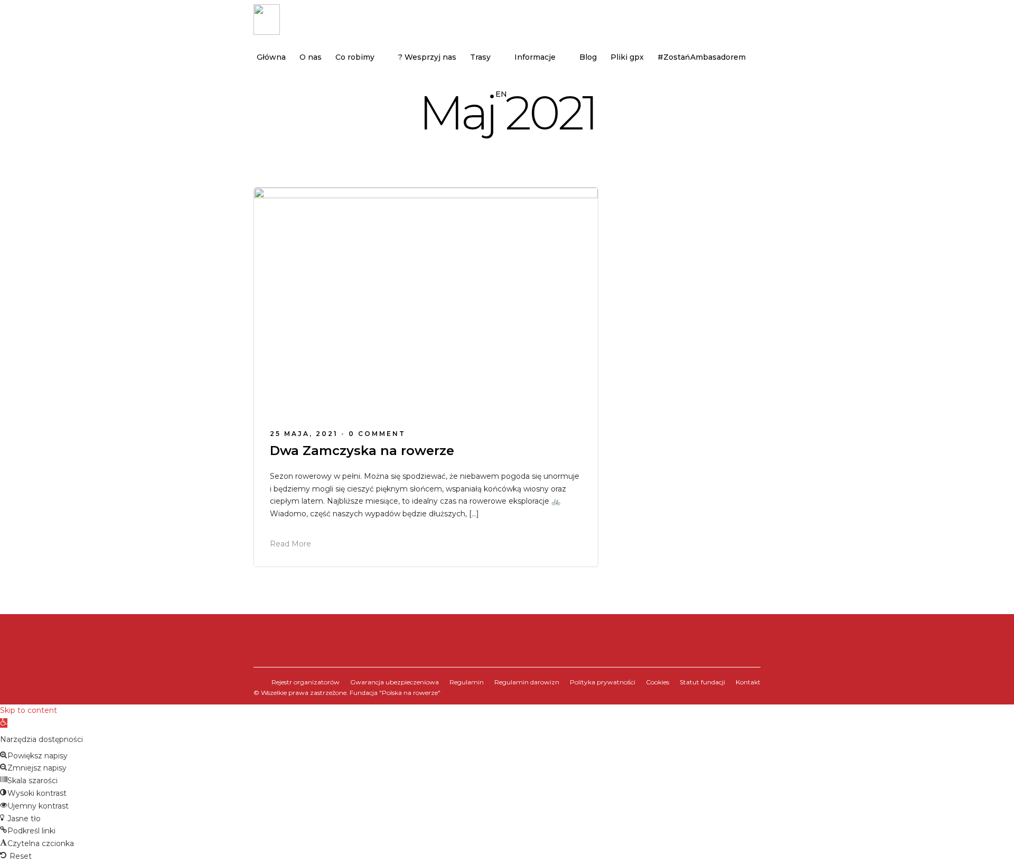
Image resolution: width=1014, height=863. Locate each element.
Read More (290, 544)
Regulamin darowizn (526, 682)
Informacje (535, 57)
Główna (271, 57)
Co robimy (354, 57)
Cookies (657, 682)
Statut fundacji (702, 682)
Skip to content (28, 710)
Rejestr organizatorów (305, 682)
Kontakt (748, 682)
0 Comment (377, 434)
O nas (310, 57)
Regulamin (466, 682)
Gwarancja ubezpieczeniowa (394, 682)
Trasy (480, 57)
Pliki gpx (627, 57)
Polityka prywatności (602, 682)
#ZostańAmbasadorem (702, 57)
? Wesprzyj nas (427, 57)
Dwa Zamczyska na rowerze (362, 450)
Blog (588, 57)
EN (501, 94)
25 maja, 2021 (304, 434)
